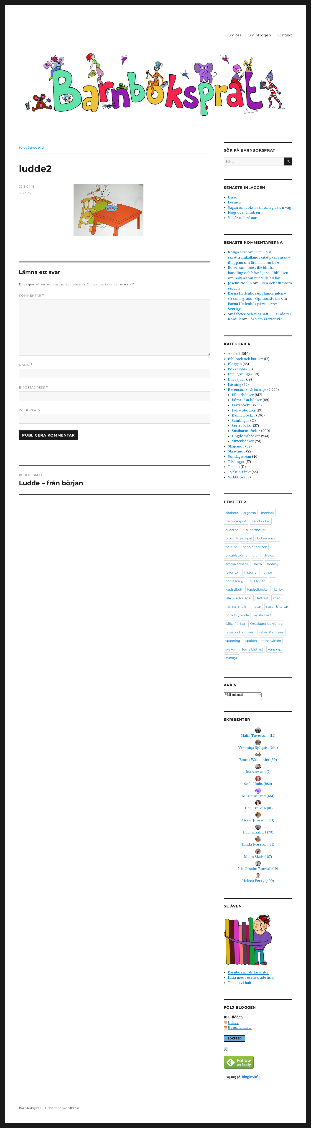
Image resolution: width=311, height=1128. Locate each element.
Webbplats (29, 410)
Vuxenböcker (243, 441)
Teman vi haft (239, 983)
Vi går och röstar (242, 218)
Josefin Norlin (240, 283)
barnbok (267, 513)
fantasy (272, 564)
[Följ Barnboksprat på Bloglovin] (258, 1077)
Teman (234, 467)
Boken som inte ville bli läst (257, 278)
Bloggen (235, 364)
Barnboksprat (30, 1108)
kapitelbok (233, 589)
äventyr (231, 658)
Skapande (236, 446)
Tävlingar (236, 462)
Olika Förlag (235, 624)
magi (277, 598)
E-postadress (33, 387)
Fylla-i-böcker (244, 410)
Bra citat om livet (265, 263)
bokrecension (267, 538)
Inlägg (233, 1022)
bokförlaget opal (238, 538)
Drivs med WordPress (62, 1108)
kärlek (278, 589)
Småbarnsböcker (246, 431)
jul (273, 581)
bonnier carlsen (254, 547)
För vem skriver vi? (265, 319)
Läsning (234, 385)
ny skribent (263, 615)
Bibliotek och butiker (245, 359)
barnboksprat (236, 521)
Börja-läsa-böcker (247, 400)
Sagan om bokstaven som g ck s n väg (259, 208)
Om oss (234, 35)
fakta (258, 564)
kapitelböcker (258, 589)
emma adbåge (237, 564)
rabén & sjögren (271, 632)
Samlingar (240, 421)
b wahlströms (236, 555)
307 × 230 (26, 193)
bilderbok (232, 530)
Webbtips (235, 477)
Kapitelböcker (243, 415)
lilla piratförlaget (238, 598)
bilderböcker (256, 530)
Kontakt (284, 35)
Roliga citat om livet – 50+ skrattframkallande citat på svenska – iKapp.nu (259, 257)
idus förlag (257, 581)
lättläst (262, 598)
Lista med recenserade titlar (251, 978)
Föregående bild (31, 147)
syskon (230, 649)
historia (250, 572)
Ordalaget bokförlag (266, 624)
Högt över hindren (244, 213)
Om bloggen (259, 35)
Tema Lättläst (252, 649)
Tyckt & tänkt (239, 472)
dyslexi (269, 555)
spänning (232, 641)
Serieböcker (242, 426)
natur (256, 607)
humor (266, 572)
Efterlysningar (240, 374)
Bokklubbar (237, 369)
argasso (249, 513)
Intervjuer (236, 379)
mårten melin (236, 607)
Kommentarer (240, 1027)
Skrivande (236, 451)
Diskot (233, 197)
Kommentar (31, 295)
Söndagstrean (239, 457)
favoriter (232, 572)
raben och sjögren (239, 632)
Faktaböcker (242, 405)
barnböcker (261, 521)
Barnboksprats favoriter (248, 972)
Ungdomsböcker (246, 436)
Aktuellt (234, 354)
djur (255, 555)
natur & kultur (277, 607)
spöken (251, 641)
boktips (231, 547)
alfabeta (231, 513)
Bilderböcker (243, 395)
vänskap (274, 649)
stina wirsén (271, 641)
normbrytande (237, 615)
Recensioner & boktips (247, 390)
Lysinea (234, 202)
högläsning (234, 581)
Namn (26, 365)
